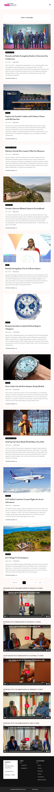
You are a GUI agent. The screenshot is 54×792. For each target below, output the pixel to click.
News (7, 264)
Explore (8, 554)
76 (36, 582)
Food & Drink (41, 777)
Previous (15, 582)
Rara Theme (29, 789)
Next (40, 582)
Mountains (40, 771)
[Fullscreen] (49, 616)
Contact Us (23, 765)
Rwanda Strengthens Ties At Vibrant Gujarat (22, 268)
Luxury (8, 322)
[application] (27, 604)
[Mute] (47, 616)
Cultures (40, 768)
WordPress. (41, 789)
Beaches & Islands (42, 779)
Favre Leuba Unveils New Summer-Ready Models (24, 386)
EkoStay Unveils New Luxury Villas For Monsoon (24, 151)
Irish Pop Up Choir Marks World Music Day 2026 (24, 442)
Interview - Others (11, 147)
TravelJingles (15, 62)
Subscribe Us (24, 768)
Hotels (8, 112)
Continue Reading (10, 78)
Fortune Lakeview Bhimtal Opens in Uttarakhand (24, 208)
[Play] (5, 616)
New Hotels (9, 204)
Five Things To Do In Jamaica (16, 558)
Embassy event (10, 52)
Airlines (8, 495)
